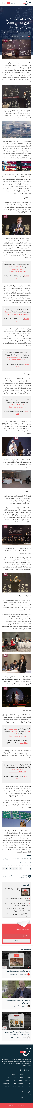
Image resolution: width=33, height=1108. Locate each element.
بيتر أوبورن (24, 1006)
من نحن (7, 1074)
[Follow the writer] (18, 875)
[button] (29, 3)
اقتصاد (21, 1074)
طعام (22, 1092)
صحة (22, 1095)
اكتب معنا (7, 1080)
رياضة (29, 1089)
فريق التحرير (24, 36)
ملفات (15, 1077)
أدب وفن (21, 1080)
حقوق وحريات (27, 1080)
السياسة (12, 859)
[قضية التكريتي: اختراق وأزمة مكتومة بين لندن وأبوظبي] (16, 989)
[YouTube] (26, 1070)
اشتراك (16, 940)
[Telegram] (22, 1070)
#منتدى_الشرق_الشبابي (17, 269)
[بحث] (14, 3)
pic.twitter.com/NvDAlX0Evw (17, 407)
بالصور (15, 1095)
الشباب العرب (6, 859)
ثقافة (22, 1097)
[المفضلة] (8, 3)
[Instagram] (24, 1070)
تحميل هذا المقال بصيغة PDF (21, 862)
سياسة (29, 1074)
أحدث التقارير (13, 1074)
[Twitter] (28, 1070)
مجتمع (29, 1077)
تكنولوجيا (28, 1095)
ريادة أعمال (21, 1083)
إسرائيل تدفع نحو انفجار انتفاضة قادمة (12, 890)
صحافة (21, 1077)
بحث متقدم (7, 1086)
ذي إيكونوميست (22, 974)
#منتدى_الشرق (13, 729)
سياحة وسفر (20, 1086)
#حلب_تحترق (13, 734)
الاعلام (21, 859)
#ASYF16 (17, 267)
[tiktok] (20, 1070)
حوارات (15, 1083)
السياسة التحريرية (6, 1083)
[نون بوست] (25, 3)
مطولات (14, 1080)
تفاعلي (15, 1089)
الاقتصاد (17, 859)
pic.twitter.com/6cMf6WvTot (20, 314)
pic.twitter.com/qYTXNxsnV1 (17, 772)
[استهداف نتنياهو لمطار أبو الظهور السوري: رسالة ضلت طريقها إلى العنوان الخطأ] (16, 1021)
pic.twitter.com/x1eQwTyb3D (17, 736)
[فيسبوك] (11, 876)
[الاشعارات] (12, 3)
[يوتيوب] (8, 876)
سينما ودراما (20, 1089)
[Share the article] (23, 32)
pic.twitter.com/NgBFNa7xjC (17, 360)
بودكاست (14, 1086)
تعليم (29, 1092)
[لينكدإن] (4, 876)
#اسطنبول (27, 731)
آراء (29, 1083)
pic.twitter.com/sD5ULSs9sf (17, 272)
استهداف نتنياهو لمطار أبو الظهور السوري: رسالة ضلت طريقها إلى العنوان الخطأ (17, 1033)
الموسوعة (14, 1092)
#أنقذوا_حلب (13, 731)
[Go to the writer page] (29, 876)
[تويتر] (9, 876)
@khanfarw (8, 312)
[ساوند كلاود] (2, 876)
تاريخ (29, 1086)
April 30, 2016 (23, 743)
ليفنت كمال (23, 1037)
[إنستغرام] (6, 876)
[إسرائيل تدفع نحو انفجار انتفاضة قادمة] (16, 960)
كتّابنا (8, 1077)
